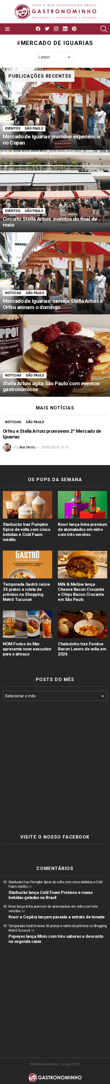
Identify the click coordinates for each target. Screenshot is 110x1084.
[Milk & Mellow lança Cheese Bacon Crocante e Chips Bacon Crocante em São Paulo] (82, 564)
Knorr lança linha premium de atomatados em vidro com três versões (82, 529)
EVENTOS (12, 128)
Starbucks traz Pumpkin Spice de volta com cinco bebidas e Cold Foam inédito (26, 532)
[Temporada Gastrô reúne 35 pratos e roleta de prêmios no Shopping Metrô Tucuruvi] (27, 564)
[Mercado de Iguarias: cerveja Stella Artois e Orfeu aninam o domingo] (55, 273)
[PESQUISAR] (103, 29)
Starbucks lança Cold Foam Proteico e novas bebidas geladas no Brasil (50, 895)
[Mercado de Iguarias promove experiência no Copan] (55, 109)
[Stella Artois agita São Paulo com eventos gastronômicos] (55, 355)
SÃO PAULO (34, 128)
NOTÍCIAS (13, 293)
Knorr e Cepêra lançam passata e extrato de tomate (56, 917)
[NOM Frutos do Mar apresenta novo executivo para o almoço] (27, 624)
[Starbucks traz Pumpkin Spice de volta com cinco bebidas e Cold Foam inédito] (27, 505)
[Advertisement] (55, 767)
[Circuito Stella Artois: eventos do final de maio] (55, 191)
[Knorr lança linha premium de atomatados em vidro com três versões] (82, 505)
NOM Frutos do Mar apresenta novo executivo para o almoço (27, 649)
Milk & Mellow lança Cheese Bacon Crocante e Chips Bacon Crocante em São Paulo (81, 592)
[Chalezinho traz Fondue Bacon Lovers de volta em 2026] (82, 624)
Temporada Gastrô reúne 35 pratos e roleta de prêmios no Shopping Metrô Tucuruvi (26, 592)
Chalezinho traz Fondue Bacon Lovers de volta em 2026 (82, 649)
